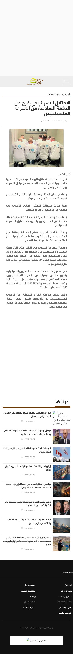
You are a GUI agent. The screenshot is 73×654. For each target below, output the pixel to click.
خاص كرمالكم (29, 607)
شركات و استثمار (28, 591)
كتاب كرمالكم (65, 607)
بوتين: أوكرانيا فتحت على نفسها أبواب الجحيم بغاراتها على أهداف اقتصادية (27, 432)
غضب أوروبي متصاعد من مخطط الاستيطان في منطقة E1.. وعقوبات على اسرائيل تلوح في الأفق (27, 541)
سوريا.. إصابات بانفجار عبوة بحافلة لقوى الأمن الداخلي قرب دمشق (27, 414)
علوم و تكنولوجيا (65, 602)
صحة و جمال (30, 602)
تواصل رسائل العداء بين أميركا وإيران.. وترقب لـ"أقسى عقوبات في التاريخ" (28, 486)
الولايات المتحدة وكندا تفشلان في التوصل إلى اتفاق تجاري (27, 450)
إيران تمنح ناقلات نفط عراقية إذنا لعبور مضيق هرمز (28, 468)
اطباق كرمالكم (65, 613)
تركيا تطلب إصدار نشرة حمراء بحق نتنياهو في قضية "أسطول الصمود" (28, 503)
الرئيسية (66, 94)
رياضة (33, 596)
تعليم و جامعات (65, 596)
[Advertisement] (36, 38)
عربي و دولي (54, 94)
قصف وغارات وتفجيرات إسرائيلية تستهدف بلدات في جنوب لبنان (29, 521)
